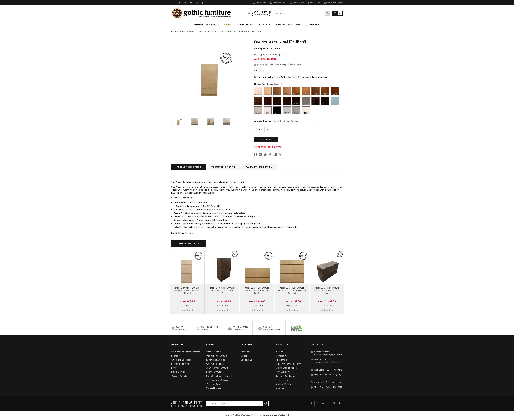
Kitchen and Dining (282, 24)
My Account (315, 2)
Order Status (298, 2)
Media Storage (264, 24)
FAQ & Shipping (283, 372)
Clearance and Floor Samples (206, 24)
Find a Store (261, 2)
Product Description (189, 167)
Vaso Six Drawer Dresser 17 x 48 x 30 (257, 291)
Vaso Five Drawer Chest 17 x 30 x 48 (249, 31)
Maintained (269, 415)
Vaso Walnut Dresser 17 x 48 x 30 (327, 291)
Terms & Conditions (285, 376)
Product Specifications (224, 167)
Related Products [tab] (189, 243)
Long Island (246, 360)
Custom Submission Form (288, 364)
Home (173, 31)
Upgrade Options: (267, 121)
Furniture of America (215, 360)
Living (297, 24)
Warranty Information (259, 167)
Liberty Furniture (213, 372)
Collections (213, 31)
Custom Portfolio (312, 24)
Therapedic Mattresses (217, 380)
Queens (245, 355)
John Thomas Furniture (217, 368)
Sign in (329, 2)
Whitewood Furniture (216, 364)
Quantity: (258, 129)
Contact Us (281, 355)
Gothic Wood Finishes (286, 368)
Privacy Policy (282, 380)
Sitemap (280, 388)
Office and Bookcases (244, 24)
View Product (187, 266)
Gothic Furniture (213, 351)
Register (339, 2)
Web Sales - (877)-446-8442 (328, 370)
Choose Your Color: (268, 84)
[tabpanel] (187, 282)
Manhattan (246, 351)
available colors (236, 213)
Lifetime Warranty (284, 384)
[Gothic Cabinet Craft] (203, 13)
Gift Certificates (279, 2)
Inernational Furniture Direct (219, 376)
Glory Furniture (213, 384)
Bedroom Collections (197, 31)
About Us (280, 351)
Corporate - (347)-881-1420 (327, 382)
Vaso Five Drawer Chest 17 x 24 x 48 (187, 291)
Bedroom (227, 24)
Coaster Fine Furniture (216, 355)
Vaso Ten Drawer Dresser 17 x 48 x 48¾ (292, 291)
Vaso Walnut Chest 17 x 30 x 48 (222, 291)
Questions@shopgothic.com (329, 354)
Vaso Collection (226, 31)
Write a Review (295, 64)
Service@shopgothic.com (328, 362)
